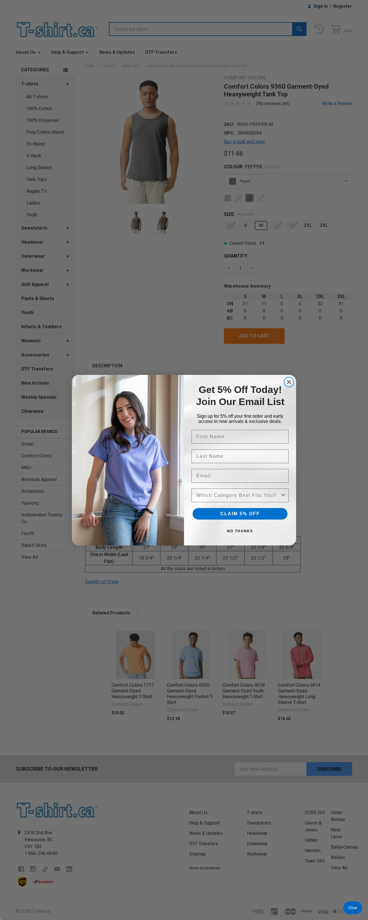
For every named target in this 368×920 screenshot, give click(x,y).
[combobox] (238, 495)
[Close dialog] (289, 382)
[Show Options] (283, 495)
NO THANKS (240, 531)
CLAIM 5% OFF (240, 513)
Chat (352, 907)
